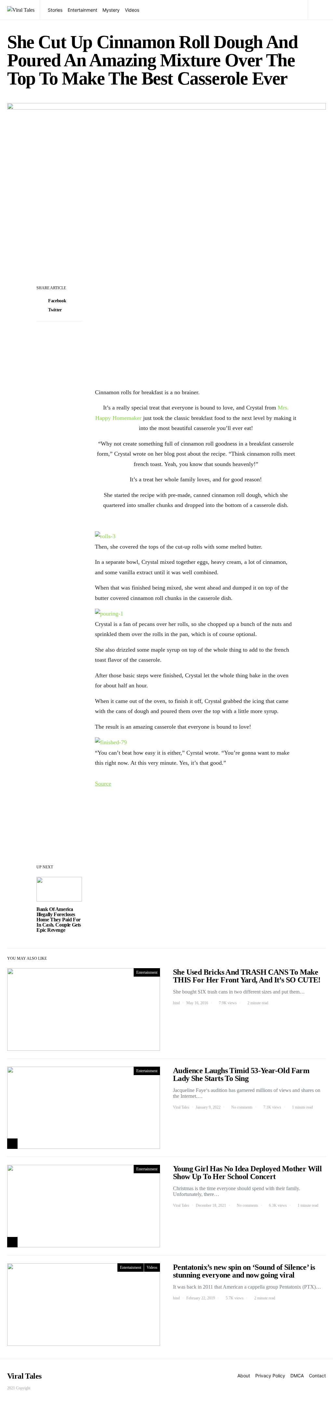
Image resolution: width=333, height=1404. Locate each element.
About (243, 1375)
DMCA (297, 1375)
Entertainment (82, 10)
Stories (55, 10)
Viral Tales (181, 1107)
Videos (132, 10)
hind (176, 1003)
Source (103, 783)
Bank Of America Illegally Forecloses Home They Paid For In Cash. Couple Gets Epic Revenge (58, 919)
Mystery (111, 10)
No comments (242, 1107)
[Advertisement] (196, 331)
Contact (317, 1375)
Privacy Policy (270, 1375)
